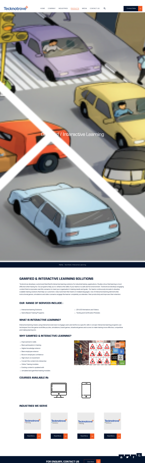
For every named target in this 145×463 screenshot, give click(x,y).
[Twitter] (127, 457)
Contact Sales (131, 8)
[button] (104, 9)
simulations (56, 327)
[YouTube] (121, 457)
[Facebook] (133, 457)
